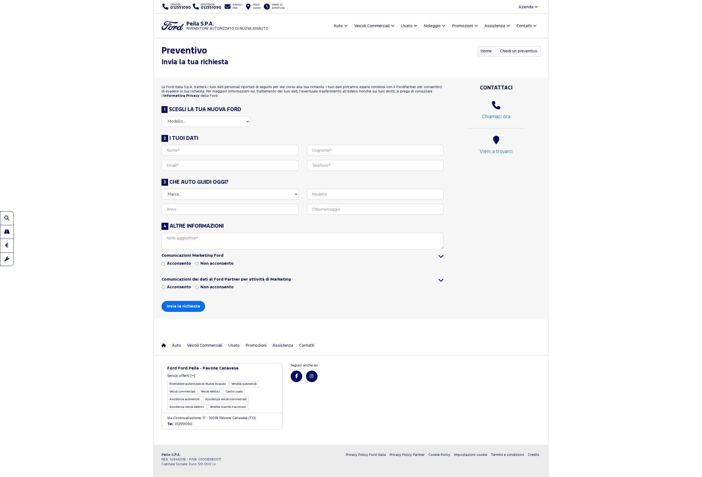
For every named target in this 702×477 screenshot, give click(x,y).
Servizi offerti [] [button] (181, 375)
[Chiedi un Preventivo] (7, 245)
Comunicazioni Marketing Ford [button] (192, 255)
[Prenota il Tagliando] (7, 259)
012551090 (179, 424)
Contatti (306, 345)
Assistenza (283, 345)
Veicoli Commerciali (204, 345)
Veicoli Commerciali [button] (372, 26)
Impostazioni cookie (470, 454)
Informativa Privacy (181, 95)
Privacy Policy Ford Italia (366, 454)
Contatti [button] (524, 26)
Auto (176, 345)
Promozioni (256, 345)
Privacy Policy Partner (407, 454)
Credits (533, 454)
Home (486, 51)
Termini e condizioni (507, 454)
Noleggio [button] (432, 26)
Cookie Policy (439, 454)
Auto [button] (338, 26)
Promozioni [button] (462, 26)
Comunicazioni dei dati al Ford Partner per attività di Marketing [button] (226, 279)
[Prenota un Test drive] (7, 232)
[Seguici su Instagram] (312, 376)
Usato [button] (406, 26)
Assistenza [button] (495, 26)
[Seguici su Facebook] (296, 376)
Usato (234, 345)
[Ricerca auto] (7, 218)
